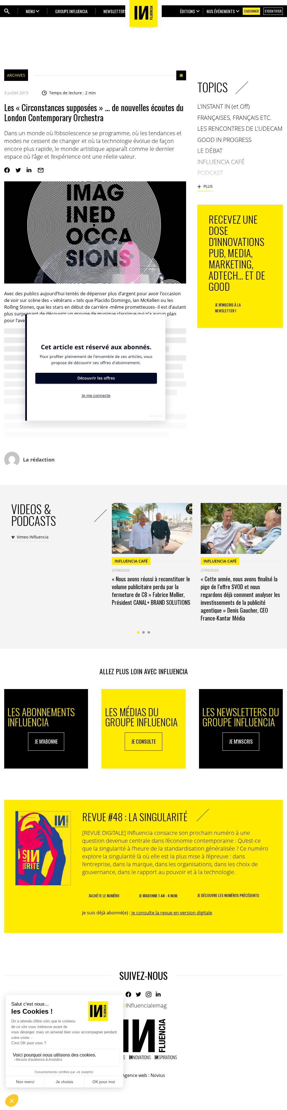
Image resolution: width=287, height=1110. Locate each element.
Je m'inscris (241, 741)
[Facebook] (7, 170)
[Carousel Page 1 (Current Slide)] (138, 632)
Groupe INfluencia (71, 11)
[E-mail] (40, 170)
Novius (158, 1075)
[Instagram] (148, 994)
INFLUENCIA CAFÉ (131, 561)
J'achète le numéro (104, 895)
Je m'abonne (46, 741)
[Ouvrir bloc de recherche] (7, 11)
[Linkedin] (29, 170)
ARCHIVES (16, 75)
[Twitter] (18, 170)
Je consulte (143, 741)
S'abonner (251, 11)
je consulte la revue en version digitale (171, 913)
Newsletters (115, 11)
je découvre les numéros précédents (228, 895)
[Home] (143, 1039)
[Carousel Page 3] (149, 632)
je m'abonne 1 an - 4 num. (158, 895)
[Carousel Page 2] (143, 632)
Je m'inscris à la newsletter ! (228, 307)
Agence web (134, 1075)
